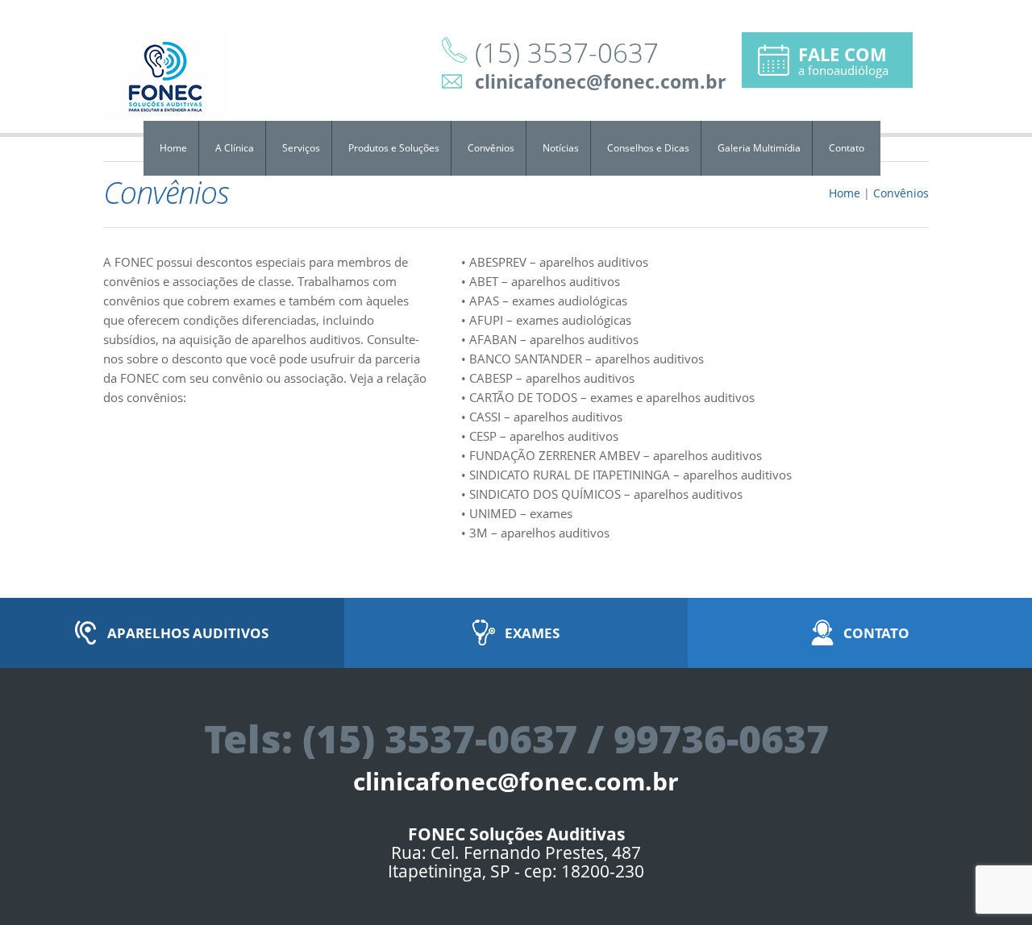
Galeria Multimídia (759, 148)
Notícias (561, 148)
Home (173, 148)
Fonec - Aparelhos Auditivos (165, 76)
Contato (846, 148)
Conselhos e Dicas (648, 148)
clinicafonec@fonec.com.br (600, 81)
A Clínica (234, 148)
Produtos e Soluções (393, 148)
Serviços (301, 148)
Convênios (491, 148)
